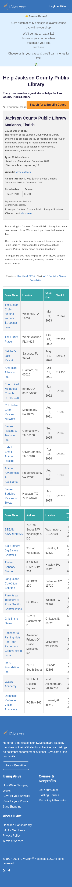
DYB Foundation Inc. (12, 667)
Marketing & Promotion (53, 800)
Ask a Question (16, 765)
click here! (26, 213)
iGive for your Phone (15, 801)
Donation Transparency (17, 825)
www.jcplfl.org (23, 172)
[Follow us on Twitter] (4, 870)
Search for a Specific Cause (48, 104)
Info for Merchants (14, 830)
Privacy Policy (11, 835)
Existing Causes (49, 795)
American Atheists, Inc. (11, 372)
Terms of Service (13, 841)
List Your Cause (49, 789)
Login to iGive (57, 6)
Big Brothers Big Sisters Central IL (12, 550)
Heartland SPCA (26, 276)
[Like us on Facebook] (9, 870)
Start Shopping (12, 806)
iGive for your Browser (16, 795)
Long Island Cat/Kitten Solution (12, 583)
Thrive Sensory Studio (10, 567)
